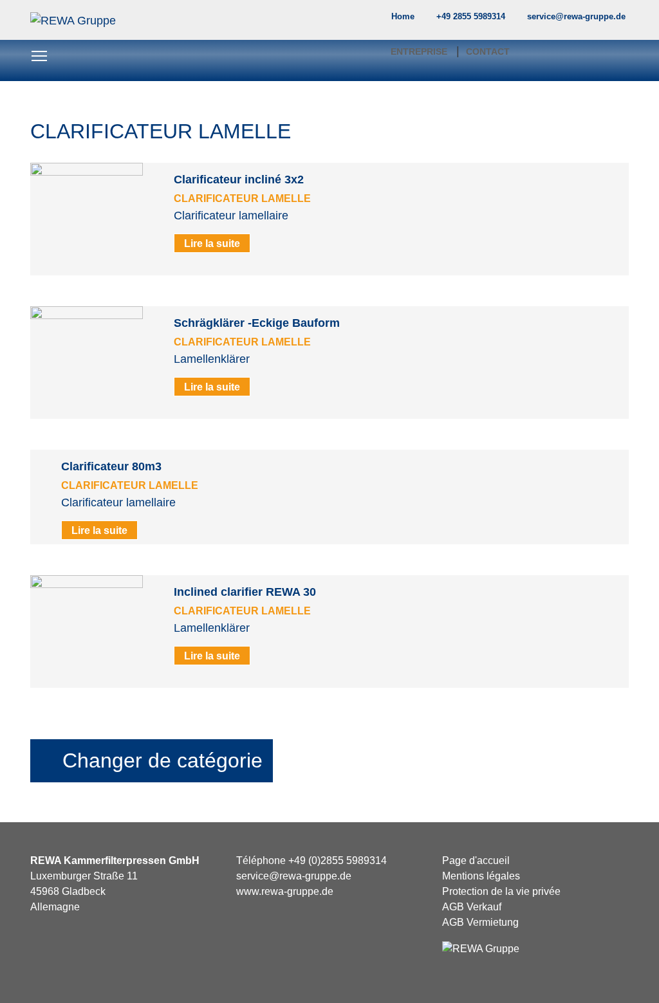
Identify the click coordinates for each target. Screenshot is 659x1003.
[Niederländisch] (609, 20)
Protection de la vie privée (501, 891)
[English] (582, 20)
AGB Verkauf (471, 906)
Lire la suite (212, 243)
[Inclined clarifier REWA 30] (86, 630)
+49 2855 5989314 (470, 16)
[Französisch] (596, 20)
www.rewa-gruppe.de (284, 891)
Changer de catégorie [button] (160, 760)
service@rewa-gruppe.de (293, 875)
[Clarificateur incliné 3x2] (86, 218)
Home (402, 16)
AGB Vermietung (480, 922)
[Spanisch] (623, 20)
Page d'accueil (476, 860)
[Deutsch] (569, 20)
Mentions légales (481, 875)
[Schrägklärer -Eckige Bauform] (86, 361)
